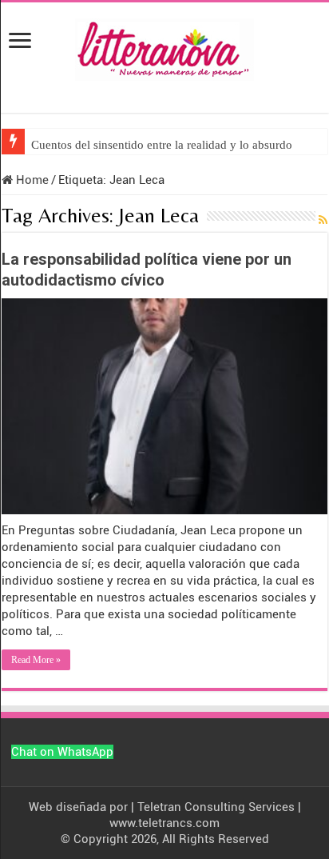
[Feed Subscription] (323, 220)
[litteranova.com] (164, 46)
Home (31, 180)
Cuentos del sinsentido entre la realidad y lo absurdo (161, 144)
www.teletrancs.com (164, 823)
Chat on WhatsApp (62, 752)
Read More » (36, 659)
